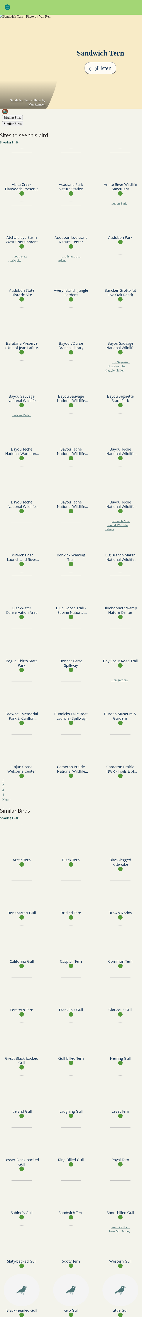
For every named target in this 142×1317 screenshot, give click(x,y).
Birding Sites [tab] (12, 117)
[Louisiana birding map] (72, 111)
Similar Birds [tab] (13, 123)
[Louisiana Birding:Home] (71, 7)
